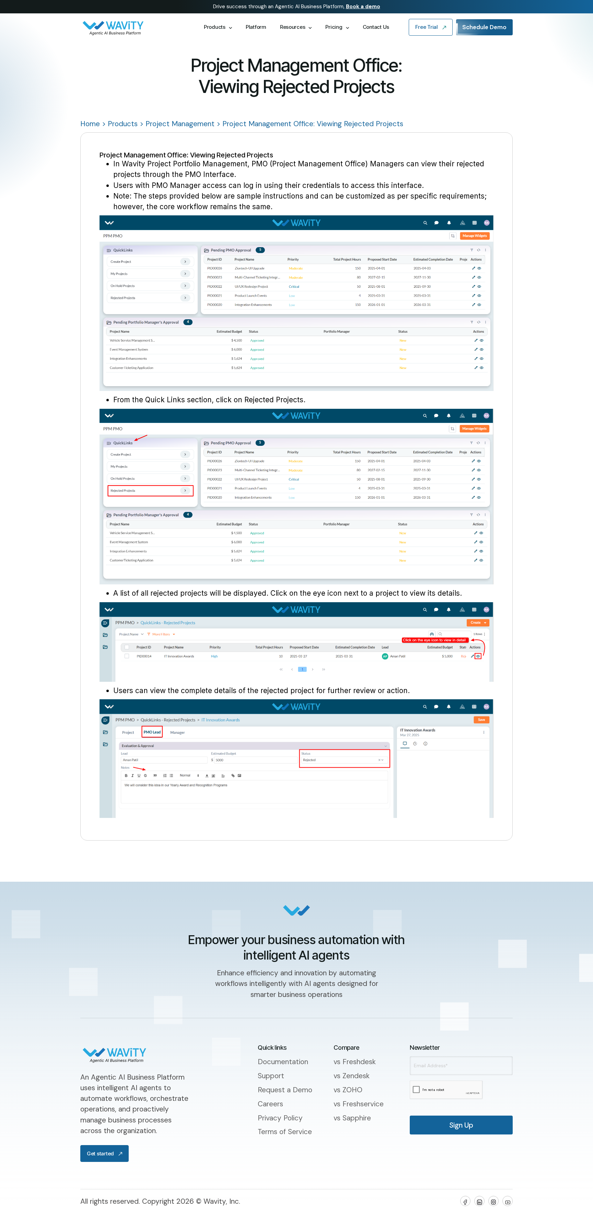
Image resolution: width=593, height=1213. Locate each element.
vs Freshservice (359, 1103)
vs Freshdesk (355, 1061)
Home (90, 123)
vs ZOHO (348, 1089)
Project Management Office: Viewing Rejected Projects (312, 123)
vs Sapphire (352, 1117)
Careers (270, 1103)
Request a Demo (285, 1089)
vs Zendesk (352, 1075)
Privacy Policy (280, 1117)
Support (271, 1075)
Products (123, 123)
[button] (218, 27)
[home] (134, 27)
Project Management (180, 123)
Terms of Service (285, 1131)
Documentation (283, 1061)
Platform (256, 27)
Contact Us (376, 27)
